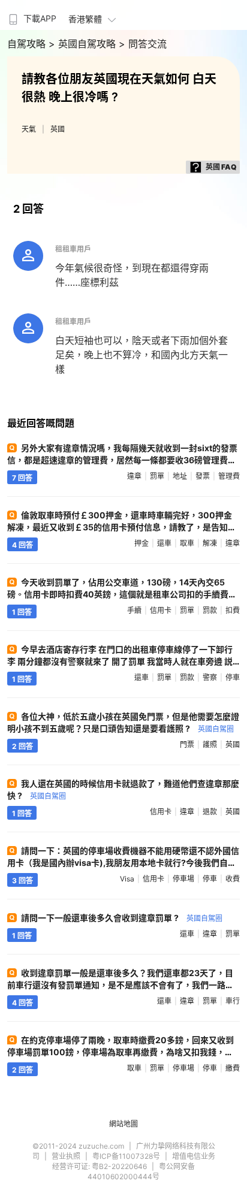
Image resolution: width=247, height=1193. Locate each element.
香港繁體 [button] (85, 19)
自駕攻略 (28, 44)
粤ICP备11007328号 (126, 1156)
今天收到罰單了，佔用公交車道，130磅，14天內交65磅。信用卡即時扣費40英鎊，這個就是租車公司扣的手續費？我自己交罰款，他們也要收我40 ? (122, 594)
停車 (232, 677)
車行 (232, 1000)
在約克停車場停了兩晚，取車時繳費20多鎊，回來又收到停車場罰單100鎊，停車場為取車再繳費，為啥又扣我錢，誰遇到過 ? (120, 1052)
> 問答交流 (143, 44)
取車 (187, 543)
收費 (232, 878)
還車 (164, 543)
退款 (210, 811)
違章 (134, 476)
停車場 (183, 878)
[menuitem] (31, 15)
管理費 (229, 476)
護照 (210, 744)
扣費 (232, 610)
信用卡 (160, 610)
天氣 (29, 129)
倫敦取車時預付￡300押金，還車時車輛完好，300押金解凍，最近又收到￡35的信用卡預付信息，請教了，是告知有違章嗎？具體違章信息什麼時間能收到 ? (121, 527)
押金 (141, 543)
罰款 (210, 610)
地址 (180, 476)
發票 (202, 476)
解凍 (210, 543)
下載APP (39, 18)
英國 (57, 129)
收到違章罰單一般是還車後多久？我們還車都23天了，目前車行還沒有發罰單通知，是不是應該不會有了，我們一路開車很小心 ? (120, 985)
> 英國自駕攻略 (84, 44)
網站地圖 (123, 1123)
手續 (134, 610)
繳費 (232, 1068)
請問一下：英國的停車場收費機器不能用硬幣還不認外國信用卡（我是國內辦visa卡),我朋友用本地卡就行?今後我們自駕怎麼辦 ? (123, 862)
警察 (210, 677)
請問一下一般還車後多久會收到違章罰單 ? (121, 918)
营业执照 (66, 1156)
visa (127, 878)
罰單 (157, 476)
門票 (187, 744)
